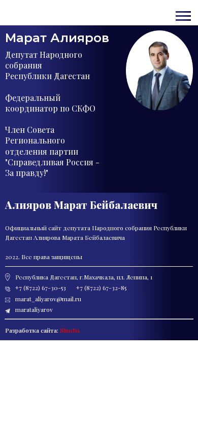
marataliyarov (34, 309)
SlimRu (70, 330)
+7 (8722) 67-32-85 (101, 287)
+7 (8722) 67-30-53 (20, 6)
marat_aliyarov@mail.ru (22, 9)
